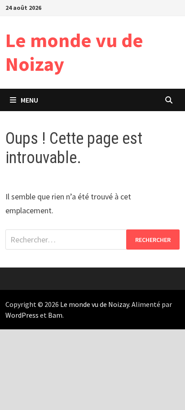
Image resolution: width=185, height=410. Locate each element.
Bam (55, 315)
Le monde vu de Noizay (74, 52)
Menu (29, 99)
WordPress (22, 315)
